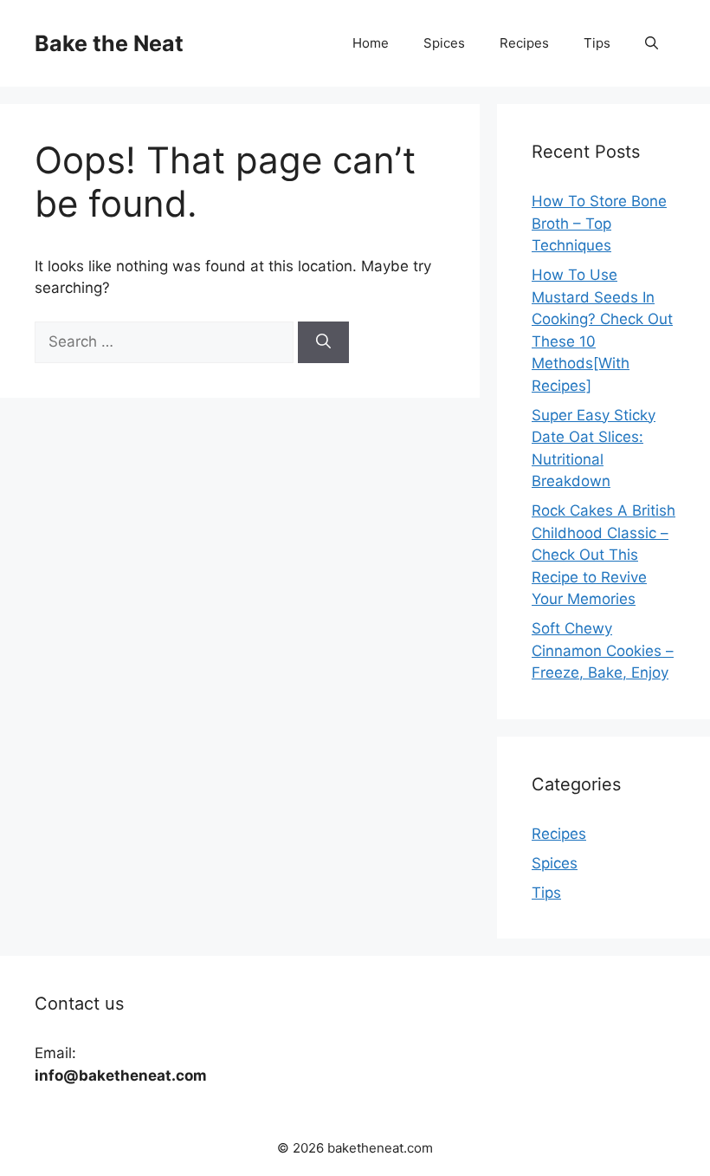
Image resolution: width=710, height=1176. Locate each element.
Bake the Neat (109, 43)
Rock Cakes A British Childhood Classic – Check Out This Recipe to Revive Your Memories (603, 554)
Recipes (524, 43)
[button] (651, 43)
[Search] (323, 342)
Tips (597, 43)
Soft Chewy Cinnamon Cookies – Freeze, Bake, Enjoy (603, 650)
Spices (444, 43)
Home (370, 43)
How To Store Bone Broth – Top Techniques (599, 223)
